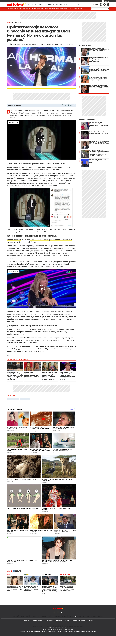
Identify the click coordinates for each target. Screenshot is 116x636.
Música (72, 4)
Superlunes (21, 9)
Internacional (58, 4)
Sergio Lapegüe (42, 9)
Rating (80, 9)
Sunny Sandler (54, 9)
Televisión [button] (48, 4)
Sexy (77, 4)
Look (80, 616)
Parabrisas (57, 616)
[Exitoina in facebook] (104, 4)
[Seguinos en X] (108, 4)
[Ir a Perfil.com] (105, 1)
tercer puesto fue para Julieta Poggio (49, 340)
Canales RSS (26, 620)
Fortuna (44, 616)
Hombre (50, 616)
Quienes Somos (37, 620)
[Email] (74, 105)
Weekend (65, 616)
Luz (84, 616)
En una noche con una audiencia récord (22, 329)
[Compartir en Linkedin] (71, 105)
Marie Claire (36, 616)
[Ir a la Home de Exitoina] (16, 4)
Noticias (28, 616)
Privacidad (59, 620)
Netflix (66, 4)
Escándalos (32, 4)
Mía (88, 616)
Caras (23, 616)
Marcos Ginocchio (30, 113)
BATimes (100, 616)
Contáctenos (49, 620)
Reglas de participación (78, 620)
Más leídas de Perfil (87, 120)
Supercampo (73, 616)
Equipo (67, 620)
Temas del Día (11, 9)
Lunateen (93, 616)
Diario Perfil (16, 616)
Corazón (40, 4)
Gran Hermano (31, 9)
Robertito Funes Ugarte (68, 9)
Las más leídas (85, 45)
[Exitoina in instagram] (101, 4)
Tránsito (91, 620)
